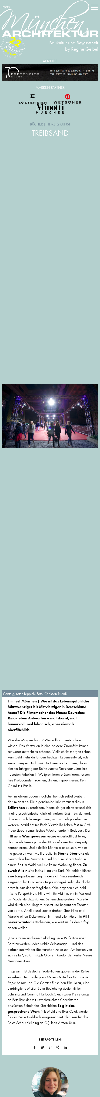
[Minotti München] (50, 109)
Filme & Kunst (58, 124)
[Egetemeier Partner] (33, 99)
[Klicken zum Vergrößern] (50, 416)
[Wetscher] (67, 99)
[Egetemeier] (50, 72)
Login (6, 7)
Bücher (36, 124)
